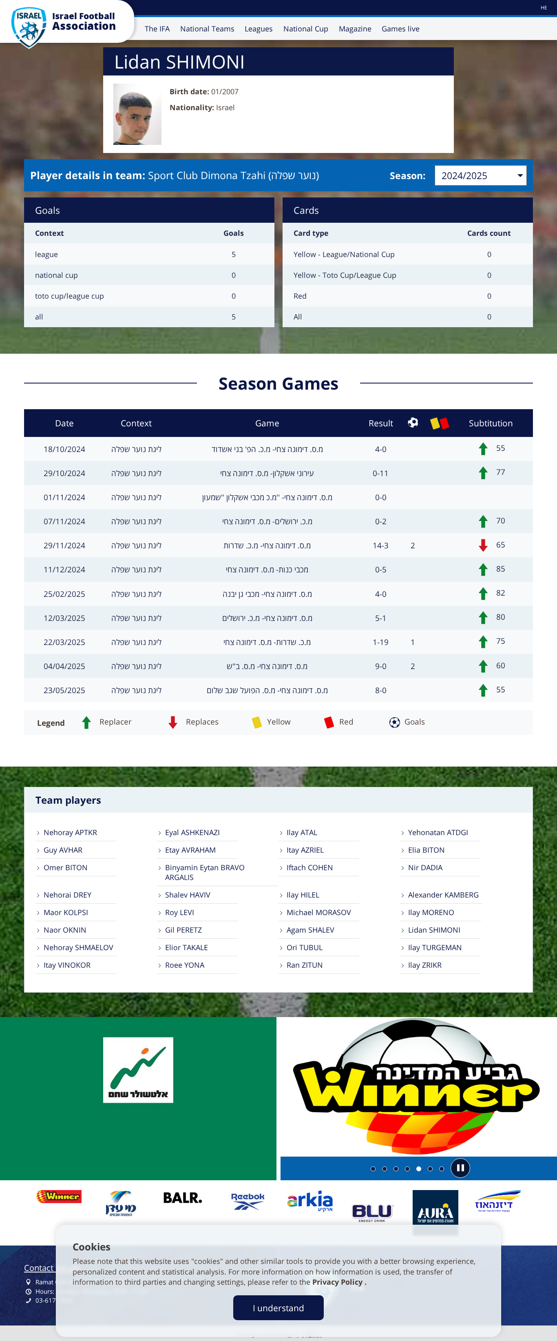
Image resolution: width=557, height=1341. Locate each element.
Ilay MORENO (431, 912)
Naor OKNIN (65, 930)
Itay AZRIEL (305, 850)
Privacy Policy (338, 1282)
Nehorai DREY (67, 895)
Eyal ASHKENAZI (192, 832)
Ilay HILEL (303, 895)
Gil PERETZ (183, 930)
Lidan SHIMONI (434, 930)
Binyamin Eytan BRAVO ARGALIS (205, 872)
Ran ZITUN (305, 965)
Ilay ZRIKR (425, 965)
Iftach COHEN (310, 867)
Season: (408, 175)
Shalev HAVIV (187, 895)
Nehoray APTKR (70, 832)
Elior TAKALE (186, 947)
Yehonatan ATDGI (438, 832)
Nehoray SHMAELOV (78, 947)
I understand (278, 1308)
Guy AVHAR (63, 850)
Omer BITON (66, 867)
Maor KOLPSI (66, 912)
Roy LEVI (179, 912)
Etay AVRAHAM (190, 850)
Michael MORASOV (319, 912)
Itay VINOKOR (67, 965)
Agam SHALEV (310, 930)
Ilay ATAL (302, 832)
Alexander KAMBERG (443, 895)
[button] (460, 1168)
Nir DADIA (425, 867)
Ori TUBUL (305, 947)
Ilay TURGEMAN (435, 947)
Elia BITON (426, 850)
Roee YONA (184, 965)
